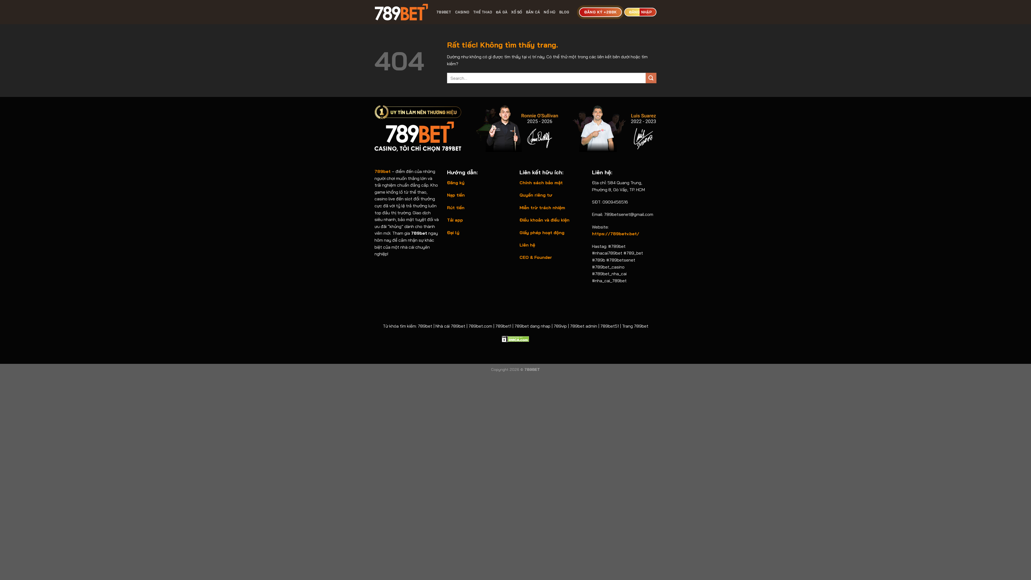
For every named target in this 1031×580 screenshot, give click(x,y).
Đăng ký (455, 182)
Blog (564, 12)
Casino (462, 12)
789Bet (443, 12)
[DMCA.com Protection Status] (515, 338)
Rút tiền (455, 207)
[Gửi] (651, 78)
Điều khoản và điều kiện (544, 220)
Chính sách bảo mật (541, 182)
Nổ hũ (549, 12)
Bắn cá (533, 12)
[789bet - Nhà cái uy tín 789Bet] (401, 12)
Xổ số (516, 12)
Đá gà (501, 12)
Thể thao (482, 12)
